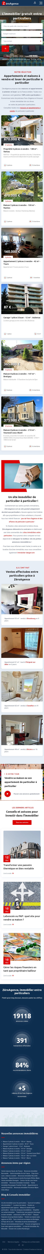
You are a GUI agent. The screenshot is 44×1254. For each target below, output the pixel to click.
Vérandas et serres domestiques (26, 1222)
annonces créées (22, 1021)
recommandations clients (22, 1070)
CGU (3, 1242)
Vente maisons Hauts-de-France (12, 1171)
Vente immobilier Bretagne (10, 1180)
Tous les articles (22, 822)
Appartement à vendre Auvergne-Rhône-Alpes (24, 1178)
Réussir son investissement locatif (12, 1224)
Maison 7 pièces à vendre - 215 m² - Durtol (17, 1151)
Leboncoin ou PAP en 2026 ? (22, 1214)
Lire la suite (7, 873)
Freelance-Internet (35, 1249)
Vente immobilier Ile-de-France (20, 1173)
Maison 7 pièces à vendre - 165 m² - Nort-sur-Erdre (19, 1156)
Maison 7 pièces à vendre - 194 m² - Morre (17, 1158)
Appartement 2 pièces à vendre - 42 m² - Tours (18, 1144)
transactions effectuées (22, 1046)
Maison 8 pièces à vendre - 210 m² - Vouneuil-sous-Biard (21, 1153)
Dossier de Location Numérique (19, 1229)
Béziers (30, 749)
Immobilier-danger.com (26, 553)
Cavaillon (30, 706)
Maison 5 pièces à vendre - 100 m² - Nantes (17, 1141)
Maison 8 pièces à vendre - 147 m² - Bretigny (17, 1149)
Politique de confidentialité (31, 1242)
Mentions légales (13, 1242)
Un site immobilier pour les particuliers (13, 1203)
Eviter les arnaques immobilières (21, 1210)
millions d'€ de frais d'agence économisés (22, 1094)
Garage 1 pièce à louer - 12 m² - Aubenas (21, 317)
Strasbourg (31, 618)
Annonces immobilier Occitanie (19, 1183)
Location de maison (19, 1205)
